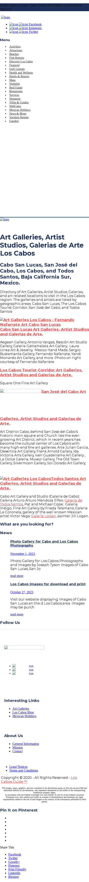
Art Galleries (20, 708)
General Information (25, 744)
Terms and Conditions (23, 770)
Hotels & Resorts (19, 76)
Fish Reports (16, 57)
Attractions (15, 50)
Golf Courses (17, 69)
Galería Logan (43, 516)
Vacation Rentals (19, 117)
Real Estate (15, 87)
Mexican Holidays (19, 109)
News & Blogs (17, 113)
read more (16, 576)
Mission (17, 747)
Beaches (14, 54)
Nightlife (14, 83)
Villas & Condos (19, 102)
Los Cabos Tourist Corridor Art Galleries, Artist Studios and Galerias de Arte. (41, 372)
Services (14, 95)
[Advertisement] (44, 170)
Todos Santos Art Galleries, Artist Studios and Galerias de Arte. (43, 483)
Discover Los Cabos (21, 61)
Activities (14, 46)
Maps (12, 80)
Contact (17, 751)
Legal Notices (18, 766)
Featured (14, 65)
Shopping (14, 98)
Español (14, 121)
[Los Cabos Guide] (5, 17)
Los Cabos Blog (23, 712)
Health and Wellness (21, 72)
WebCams (15, 106)
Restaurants (16, 91)
